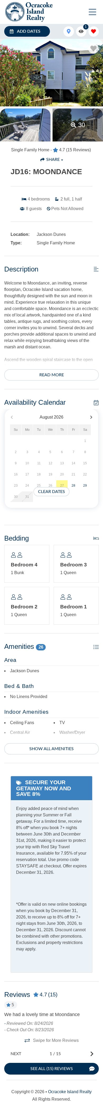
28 (73, 485)
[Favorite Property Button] (93, 48)
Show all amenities (51, 749)
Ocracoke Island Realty (70, 1091)
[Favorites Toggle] (93, 31)
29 (85, 485)
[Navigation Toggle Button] (92, 12)
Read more (51, 375)
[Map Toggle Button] (68, 31)
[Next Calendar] (91, 417)
